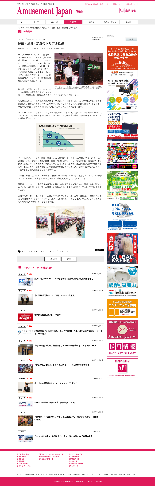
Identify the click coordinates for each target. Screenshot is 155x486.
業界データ (104, 4)
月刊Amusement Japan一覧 (49, 456)
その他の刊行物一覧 (46, 459)
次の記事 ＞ (69, 259)
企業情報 (22, 461)
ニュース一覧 (74, 456)
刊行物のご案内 (91, 4)
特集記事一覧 (74, 459)
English (128, 22)
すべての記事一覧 (76, 454)
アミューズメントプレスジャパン (55, 251)
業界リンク (117, 4)
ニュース (54, 22)
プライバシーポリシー (26, 466)
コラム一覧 (74, 461)
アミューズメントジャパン (32, 251)
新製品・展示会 (110, 22)
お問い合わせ (131, 4)
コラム (91, 22)
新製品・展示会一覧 (76, 463)
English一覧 (74, 466)
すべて (36, 22)
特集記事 (73, 22)
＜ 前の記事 (52, 259)
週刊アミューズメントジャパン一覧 (51, 454)
